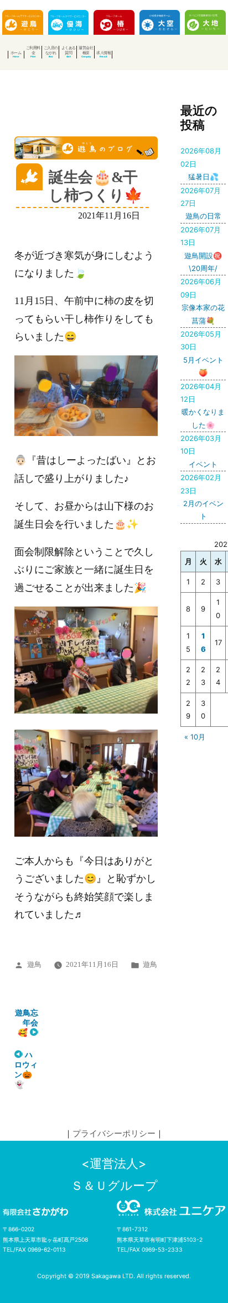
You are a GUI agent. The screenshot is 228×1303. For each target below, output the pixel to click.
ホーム (16, 52)
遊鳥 (34, 965)
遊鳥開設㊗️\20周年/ (201, 249)
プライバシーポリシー (114, 1133)
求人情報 (103, 52)
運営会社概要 (86, 50)
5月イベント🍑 (201, 353)
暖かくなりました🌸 (202, 405)
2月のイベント (201, 496)
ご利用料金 (33, 50)
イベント (200, 451)
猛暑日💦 (200, 163)
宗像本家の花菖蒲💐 (202, 301)
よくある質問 (68, 50)
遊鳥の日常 (200, 203)
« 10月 (194, 736)
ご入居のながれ (51, 50)
